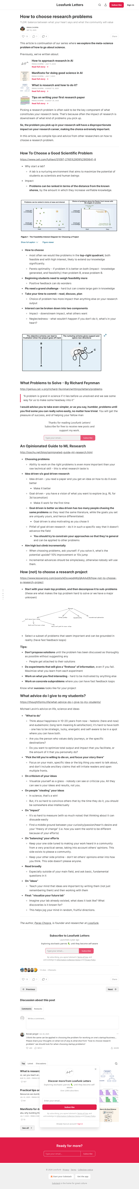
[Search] (99, 5)
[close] (95, 1069)
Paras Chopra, (43, 923)
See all (25, 1128)
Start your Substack (62, 1176)
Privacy (66, 1169)
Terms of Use (82, 1113)
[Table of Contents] (3, 594)
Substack (56, 1183)
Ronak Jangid (32, 1033)
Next (110, 989)
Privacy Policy (90, 1116)
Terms (73, 1169)
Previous (30, 989)
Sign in (130, 5)
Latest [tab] (30, 1063)
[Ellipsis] (117, 1034)
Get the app (82, 1176)
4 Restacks (52, 970)
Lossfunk (93, 923)
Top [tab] (23, 1063)
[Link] (16, 153)
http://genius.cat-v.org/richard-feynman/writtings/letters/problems (61, 389)
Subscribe (117, 5)
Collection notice (85, 1169)
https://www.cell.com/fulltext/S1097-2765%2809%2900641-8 (58, 159)
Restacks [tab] (38, 1009)
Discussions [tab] (41, 1063)
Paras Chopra (32, 27)
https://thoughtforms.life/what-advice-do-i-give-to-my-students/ (60, 702)
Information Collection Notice (69, 1116)
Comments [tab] (26, 1009)
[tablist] (32, 1009)
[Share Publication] (105, 5)
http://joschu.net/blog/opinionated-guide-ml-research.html (56, 452)
